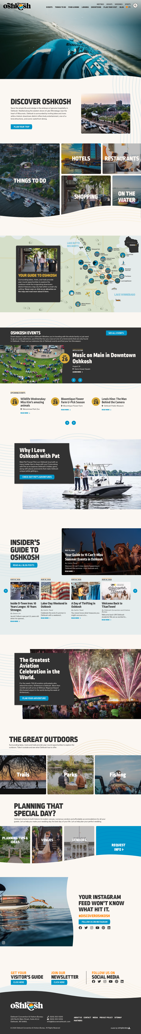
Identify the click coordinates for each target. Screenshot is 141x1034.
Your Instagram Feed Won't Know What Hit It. (101, 903)
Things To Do (60, 7)
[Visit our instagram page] (91, 928)
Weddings (119, 4)
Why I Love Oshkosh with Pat (40, 453)
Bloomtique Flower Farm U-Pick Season (73, 400)
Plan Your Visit (110, 7)
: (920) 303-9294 (56, 1019)
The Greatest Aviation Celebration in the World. (40, 668)
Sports (128, 4)
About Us (78, 1017)
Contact (87, 1017)
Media (95, 1017)
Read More (24, 413)
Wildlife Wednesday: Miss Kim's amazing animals (33, 402)
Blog (122, 7)
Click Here (18, 982)
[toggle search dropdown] (135, 5)
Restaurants (122, 159)
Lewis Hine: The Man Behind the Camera (114, 400)
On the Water (126, 197)
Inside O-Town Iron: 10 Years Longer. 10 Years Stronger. (23, 606)
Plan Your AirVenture (34, 698)
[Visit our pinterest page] (103, 928)
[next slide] (80, 380)
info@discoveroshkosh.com (58, 1021)
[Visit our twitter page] (86, 928)
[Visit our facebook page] (80, 928)
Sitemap (118, 1017)
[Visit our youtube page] (97, 928)
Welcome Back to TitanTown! (112, 605)
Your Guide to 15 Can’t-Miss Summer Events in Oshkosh (84, 557)
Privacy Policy (106, 1017)
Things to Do (30, 181)
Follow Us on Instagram (94, 922)
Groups (109, 4)
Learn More (77, 372)
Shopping (86, 197)
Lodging (85, 7)
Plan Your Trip (21, 127)
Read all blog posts (23, 565)
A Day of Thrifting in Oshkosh (83, 605)
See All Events (116, 333)
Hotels (81, 159)
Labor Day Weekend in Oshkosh (54, 605)
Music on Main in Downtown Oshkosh (104, 358)
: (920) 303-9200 (56, 1017)
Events (49, 7)
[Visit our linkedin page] (108, 928)
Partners (78, 1020)
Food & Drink (73, 7)
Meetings (100, 4)
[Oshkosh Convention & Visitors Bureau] (17, 6)
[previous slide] (74, 380)
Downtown (96, 7)
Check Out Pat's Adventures (37, 477)
